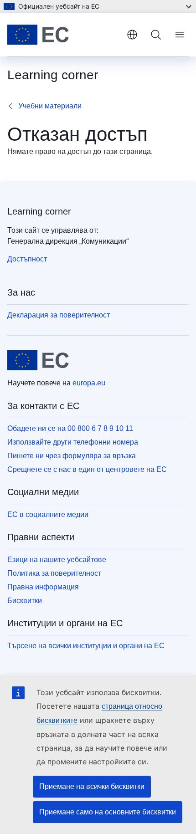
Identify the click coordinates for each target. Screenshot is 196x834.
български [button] (132, 35)
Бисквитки (24, 600)
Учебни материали (50, 106)
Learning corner (39, 211)
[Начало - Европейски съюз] (63, 35)
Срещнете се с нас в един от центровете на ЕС (87, 469)
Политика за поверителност (54, 573)
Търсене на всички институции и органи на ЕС (86, 646)
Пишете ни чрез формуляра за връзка (71, 456)
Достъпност (27, 259)
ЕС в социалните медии (47, 514)
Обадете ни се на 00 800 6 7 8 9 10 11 (70, 428)
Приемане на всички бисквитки (91, 786)
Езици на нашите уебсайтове (56, 559)
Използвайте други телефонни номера (72, 442)
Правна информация (43, 587)
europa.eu (88, 383)
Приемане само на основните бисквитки (107, 812)
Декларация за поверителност (58, 315)
